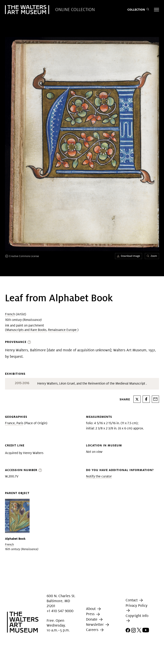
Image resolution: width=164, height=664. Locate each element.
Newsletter (95, 624)
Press (91, 614)
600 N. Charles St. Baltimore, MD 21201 (61, 601)
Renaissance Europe (62, 330)
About (91, 608)
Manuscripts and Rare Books (26, 330)
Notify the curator (99, 476)
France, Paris (14, 423)
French (10, 314)
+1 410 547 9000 (60, 611)
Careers (92, 629)
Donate (92, 619)
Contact (132, 600)
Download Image (130, 256)
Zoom (154, 256)
